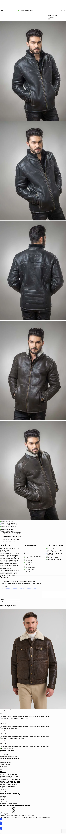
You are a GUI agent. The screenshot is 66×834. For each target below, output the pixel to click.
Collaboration (4, 801)
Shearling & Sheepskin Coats (8, 786)
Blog (1, 770)
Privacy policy (17, 815)
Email (1, 601)
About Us (2, 798)
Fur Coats (3, 789)
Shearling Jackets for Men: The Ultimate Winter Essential (11, 534)
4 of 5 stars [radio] (25, 588)
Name (1, 599)
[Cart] (64, 10)
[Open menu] (2, 10)
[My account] (61, 10)
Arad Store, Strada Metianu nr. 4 (9, 774)
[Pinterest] (1, 825)
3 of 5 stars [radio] (18, 588)
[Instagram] (1, 827)
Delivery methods (5, 764)
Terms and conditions (6, 815)
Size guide (3, 761)
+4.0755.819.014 (4, 754)
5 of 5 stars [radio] (32, 588)
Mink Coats (3, 791)
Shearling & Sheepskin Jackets (8, 784)
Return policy (3, 766)
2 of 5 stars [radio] (11, 588)
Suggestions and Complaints (8, 803)
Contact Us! (3, 796)
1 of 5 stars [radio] (5, 588)
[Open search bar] (48, 14)
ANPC (32, 815)
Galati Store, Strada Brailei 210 (8, 778)
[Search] (49, 19)
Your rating (4, 586)
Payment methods (5, 763)
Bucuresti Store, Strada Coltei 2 (9, 776)
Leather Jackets (4, 788)
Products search (52, 15)
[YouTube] (1, 822)
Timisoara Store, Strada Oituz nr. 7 (10, 780)
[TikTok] (1, 830)
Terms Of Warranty (5, 768)
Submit (13, 807)
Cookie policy (26, 815)
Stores (2, 799)
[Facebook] (1, 820)
